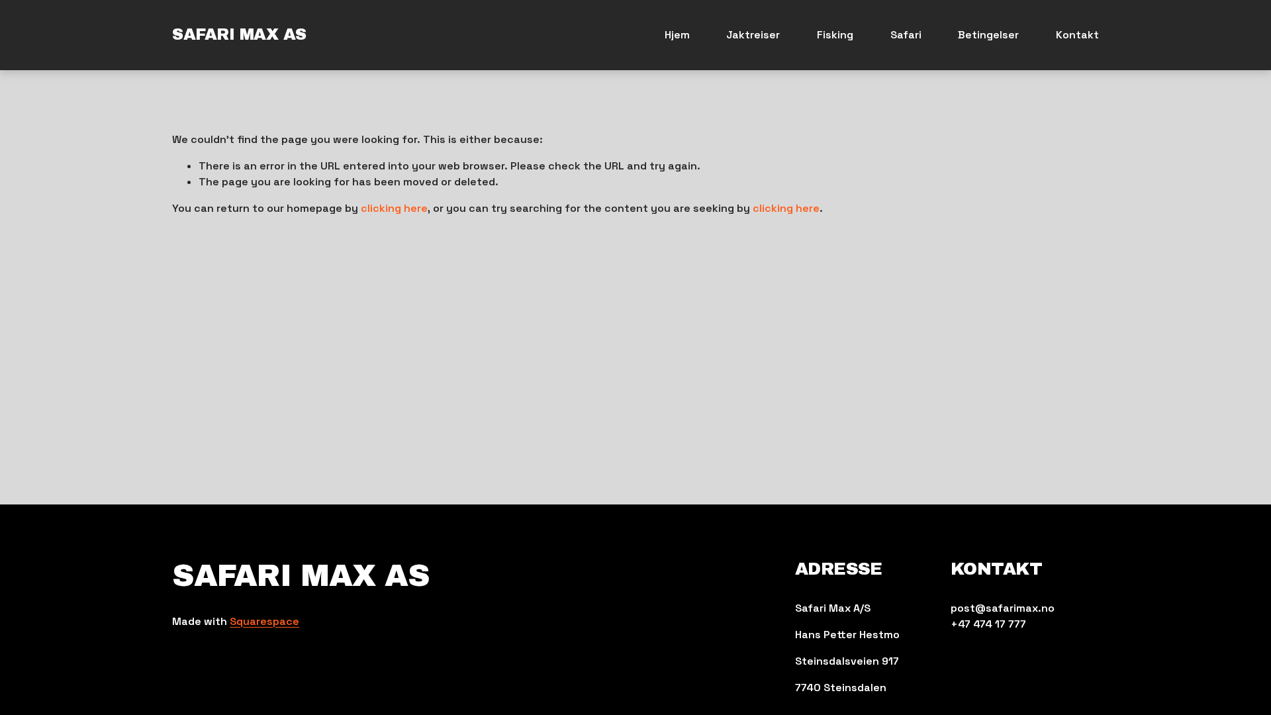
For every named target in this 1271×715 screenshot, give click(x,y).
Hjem (677, 35)
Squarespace (264, 621)
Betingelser (988, 35)
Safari (905, 35)
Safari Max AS (239, 34)
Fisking (835, 35)
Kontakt (1077, 35)
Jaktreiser (753, 35)
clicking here (394, 208)
